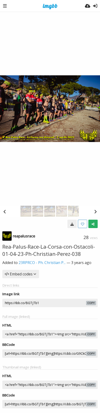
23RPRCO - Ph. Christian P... (42, 262)
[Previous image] (4, 211)
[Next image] (95, 211)
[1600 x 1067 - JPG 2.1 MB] (72, 224)
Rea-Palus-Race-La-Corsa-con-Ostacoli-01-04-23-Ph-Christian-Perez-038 (48, 250)
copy (91, 303)
